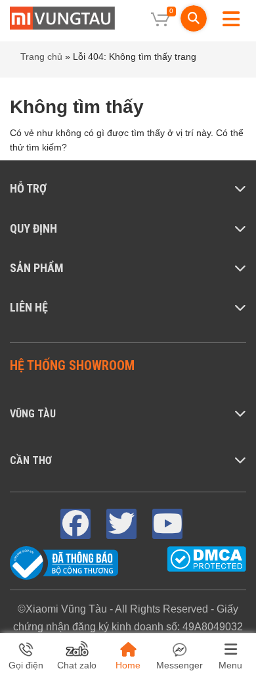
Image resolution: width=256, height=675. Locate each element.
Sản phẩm (37, 268)
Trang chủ (41, 56)
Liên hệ (29, 307)
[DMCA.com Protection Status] (206, 558)
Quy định (33, 228)
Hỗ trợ (28, 188)
